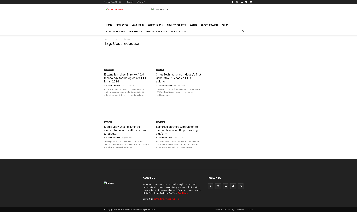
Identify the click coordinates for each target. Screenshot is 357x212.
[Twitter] (246, 2)
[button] (243, 31)
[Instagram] (237, 2)
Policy (225, 25)
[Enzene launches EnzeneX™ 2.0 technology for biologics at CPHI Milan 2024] (126, 60)
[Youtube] (251, 2)
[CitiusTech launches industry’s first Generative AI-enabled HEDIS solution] (178, 60)
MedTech (160, 70)
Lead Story (138, 25)
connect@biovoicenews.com (166, 199)
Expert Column (209, 25)
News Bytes (122, 25)
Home (109, 25)
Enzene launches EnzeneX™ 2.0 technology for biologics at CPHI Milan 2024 (125, 78)
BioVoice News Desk (112, 85)
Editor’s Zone (155, 25)
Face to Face (135, 31)
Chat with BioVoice (156, 31)
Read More (183, 193)
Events (193, 25)
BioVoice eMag (178, 31)
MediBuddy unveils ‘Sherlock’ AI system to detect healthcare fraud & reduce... (126, 130)
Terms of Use (220, 209)
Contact (250, 209)
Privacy (231, 209)
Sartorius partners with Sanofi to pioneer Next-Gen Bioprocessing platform (177, 130)
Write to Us (141, 2)
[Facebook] (232, 2)
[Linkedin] (242, 2)
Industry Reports (176, 25)
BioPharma (109, 70)
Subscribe (130, 2)
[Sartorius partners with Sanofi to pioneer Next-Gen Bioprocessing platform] (178, 112)
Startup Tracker (115, 31)
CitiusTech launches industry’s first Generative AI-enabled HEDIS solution (178, 78)
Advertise (240, 209)
